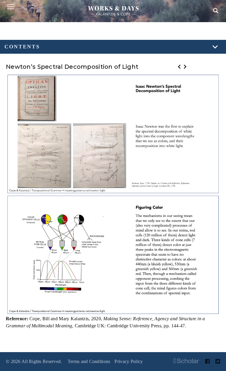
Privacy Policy (128, 361)
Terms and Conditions (89, 361)
